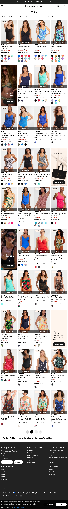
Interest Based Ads (44, 493)
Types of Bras (52, 455)
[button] (1, 6)
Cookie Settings (49, 504)
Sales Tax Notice (7, 496)
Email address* (4, 458)
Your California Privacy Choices (23, 493)
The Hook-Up (52, 462)
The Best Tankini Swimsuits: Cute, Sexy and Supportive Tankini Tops (28, 438)
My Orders (52, 474)
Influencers (4, 479)
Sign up (18, 462)
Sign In (51, 469)
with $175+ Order (34, 1)
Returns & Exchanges (32, 455)
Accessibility (15, 496)
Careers (3, 469)
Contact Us (30, 457)
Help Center (30, 450)
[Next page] (40, 432)
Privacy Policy (35, 493)
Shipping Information (32, 452)
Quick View (9, 42)
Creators (3, 476)
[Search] (58, 6)
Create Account (53, 471)
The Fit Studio (52, 452)
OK (61, 504)
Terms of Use (53, 493)
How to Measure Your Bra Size (57, 460)
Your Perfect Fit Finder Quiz (56, 450)
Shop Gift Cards (31, 460)
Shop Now (8, 102)
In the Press (4, 471)
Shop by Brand (31, 462)
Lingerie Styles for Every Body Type (58, 457)
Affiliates (3, 474)
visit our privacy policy (19, 507)
